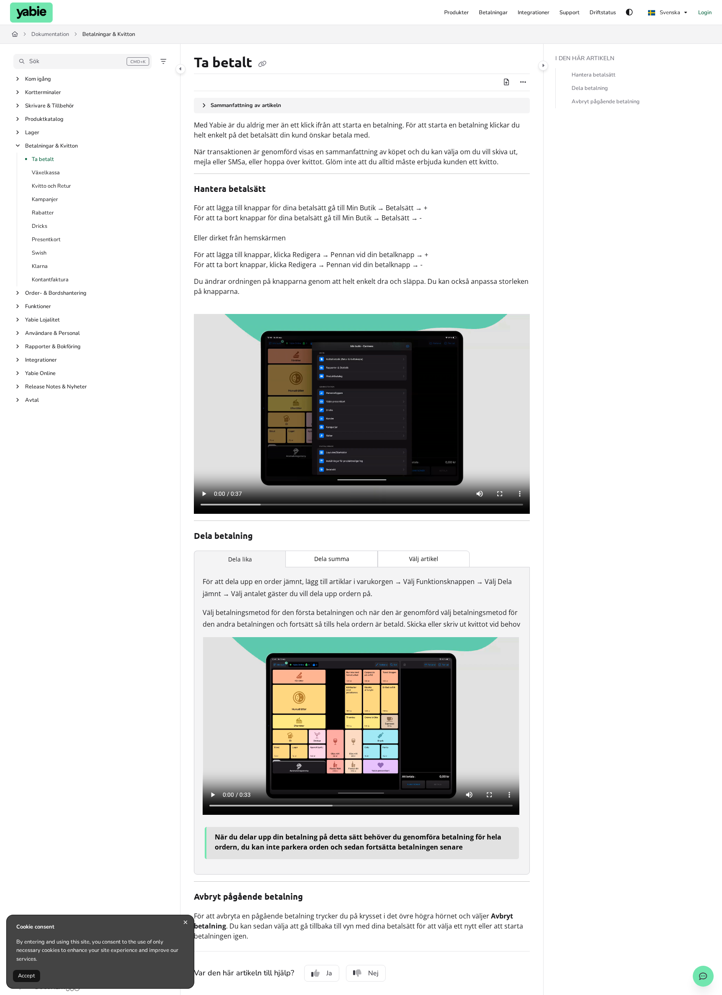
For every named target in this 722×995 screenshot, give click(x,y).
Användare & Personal (52, 333)
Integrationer (41, 360)
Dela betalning (590, 88)
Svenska (669, 12)
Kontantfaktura (50, 279)
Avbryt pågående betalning (606, 101)
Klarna (40, 266)
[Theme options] (629, 12)
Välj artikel (423, 559)
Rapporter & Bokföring (53, 346)
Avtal (32, 400)
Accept (26, 976)
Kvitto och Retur (51, 186)
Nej (373, 973)
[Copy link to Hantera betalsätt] (279, 189)
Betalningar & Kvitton (108, 34)
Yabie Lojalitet (42, 320)
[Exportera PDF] (506, 82)
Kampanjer (45, 199)
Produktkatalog (44, 119)
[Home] (31, 13)
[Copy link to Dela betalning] (266, 536)
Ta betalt (43, 159)
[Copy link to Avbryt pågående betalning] (316, 897)
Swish (39, 253)
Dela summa (331, 559)
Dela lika (240, 559)
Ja (329, 973)
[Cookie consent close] (185, 922)
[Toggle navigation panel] (180, 69)
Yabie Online (40, 373)
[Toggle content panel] (543, 66)
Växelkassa (46, 172)
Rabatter (43, 213)
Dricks (39, 226)
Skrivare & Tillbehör (49, 106)
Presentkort (46, 239)
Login (705, 12)
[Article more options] (523, 82)
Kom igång (38, 79)
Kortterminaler (43, 92)
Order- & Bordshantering (55, 293)
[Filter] (163, 61)
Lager (32, 132)
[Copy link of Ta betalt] (262, 63)
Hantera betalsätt (593, 75)
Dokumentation (50, 34)
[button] (82, 61)
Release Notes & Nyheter (56, 386)
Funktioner (38, 306)
